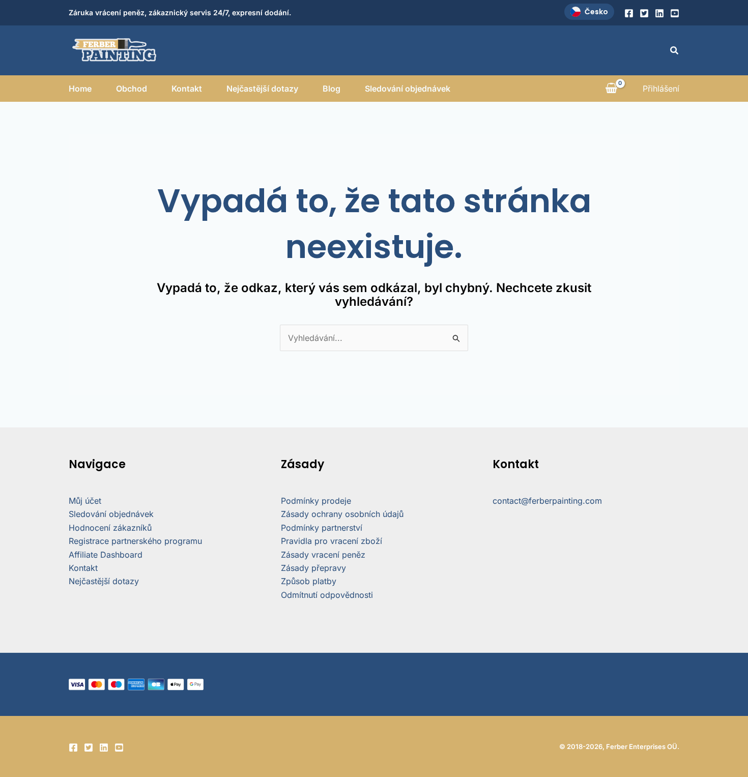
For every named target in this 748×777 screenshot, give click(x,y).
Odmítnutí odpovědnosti (327, 595)
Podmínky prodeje (316, 501)
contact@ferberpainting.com (547, 501)
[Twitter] (644, 13)
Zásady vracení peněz (323, 555)
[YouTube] (674, 13)
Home (80, 88)
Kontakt (186, 88)
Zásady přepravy (313, 568)
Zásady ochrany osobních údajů (342, 514)
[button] (674, 50)
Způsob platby (308, 581)
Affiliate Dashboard (105, 555)
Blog (331, 88)
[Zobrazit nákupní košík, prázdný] (611, 88)
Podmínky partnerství (321, 528)
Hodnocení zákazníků (110, 528)
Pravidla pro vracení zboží (331, 541)
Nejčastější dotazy (262, 88)
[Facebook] (629, 13)
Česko (596, 12)
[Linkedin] (659, 13)
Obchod (131, 88)
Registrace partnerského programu (135, 541)
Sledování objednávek (407, 88)
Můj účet (85, 501)
